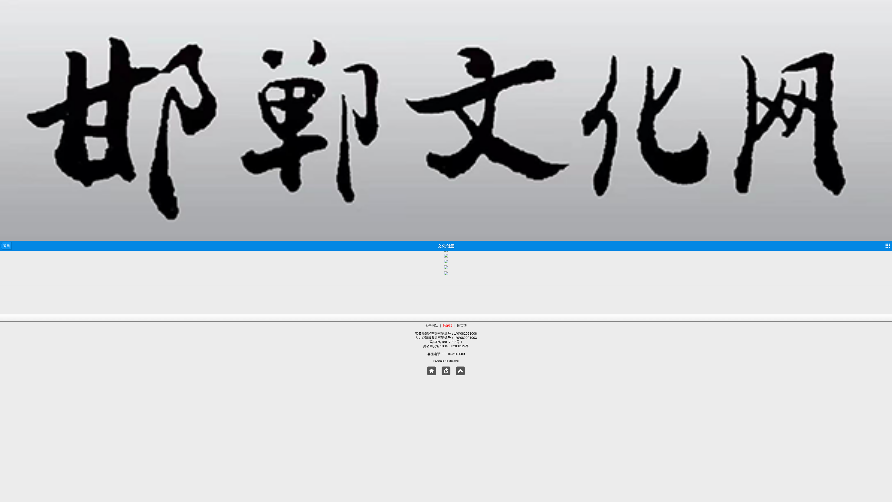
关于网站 (431, 325)
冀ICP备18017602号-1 (446, 342)
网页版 (462, 325)
